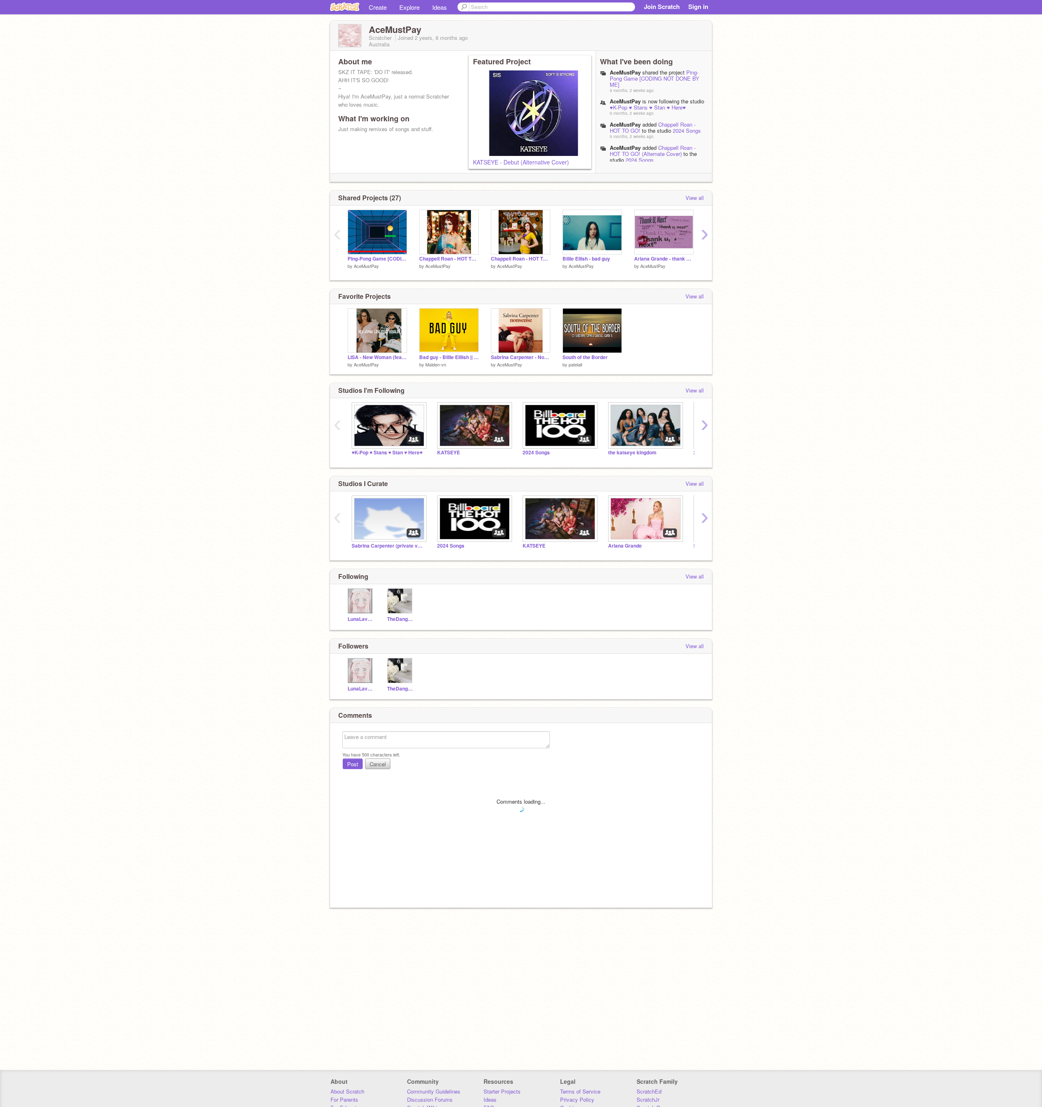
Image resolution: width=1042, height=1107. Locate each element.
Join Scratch (662, 6)
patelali (575, 364)
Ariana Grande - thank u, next (664, 258)
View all (694, 198)
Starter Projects (502, 1091)
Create (378, 7)
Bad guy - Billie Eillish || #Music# (449, 357)
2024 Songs (687, 130)
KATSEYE (448, 452)
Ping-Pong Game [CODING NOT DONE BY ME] (654, 78)
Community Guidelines (433, 1091)
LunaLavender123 (361, 619)
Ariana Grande (625, 545)
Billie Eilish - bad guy (586, 258)
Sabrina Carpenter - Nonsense (520, 357)
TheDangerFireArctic (400, 619)
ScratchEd (649, 1091)
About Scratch (347, 1091)
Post (352, 764)
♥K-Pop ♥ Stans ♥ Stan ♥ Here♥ (648, 107)
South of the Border (585, 357)
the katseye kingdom (632, 452)
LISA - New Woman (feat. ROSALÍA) (377, 357)
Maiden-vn (435, 364)
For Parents (344, 1099)
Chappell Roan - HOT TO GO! (520, 258)
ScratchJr (648, 1099)
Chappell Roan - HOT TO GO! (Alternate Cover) (653, 151)
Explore (409, 7)
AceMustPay (625, 124)
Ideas (439, 7)
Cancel (378, 764)
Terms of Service (580, 1091)
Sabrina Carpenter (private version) (388, 545)
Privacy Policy (577, 1099)
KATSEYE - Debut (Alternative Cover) (521, 162)
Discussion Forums (430, 1099)
